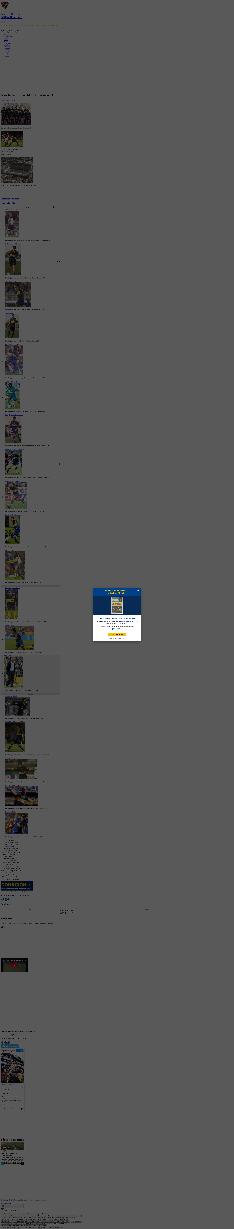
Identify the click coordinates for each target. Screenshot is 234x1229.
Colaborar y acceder (117, 634)
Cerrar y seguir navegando (117, 638)
